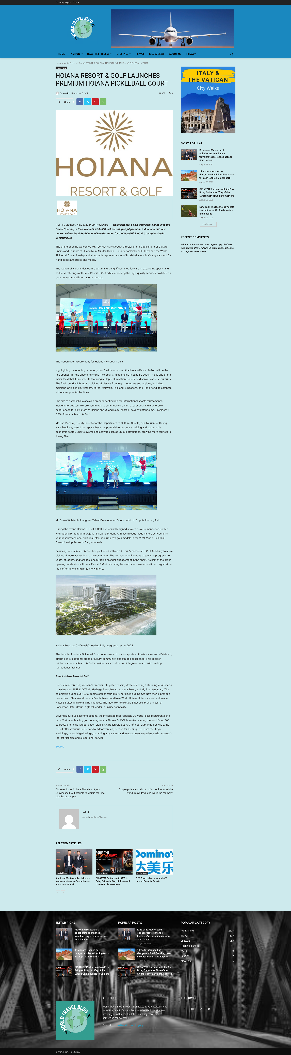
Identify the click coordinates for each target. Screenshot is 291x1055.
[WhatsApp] (103, 101)
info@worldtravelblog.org (129, 1025)
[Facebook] (79, 101)
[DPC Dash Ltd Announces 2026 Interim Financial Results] (154, 862)
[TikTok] (200, 1009)
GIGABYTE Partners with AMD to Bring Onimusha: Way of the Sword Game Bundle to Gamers (113, 881)
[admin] (58, 93)
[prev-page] (58, 892)
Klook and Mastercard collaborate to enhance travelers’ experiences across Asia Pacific (73, 881)
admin (66, 93)
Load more (207, 224)
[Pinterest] (95, 101)
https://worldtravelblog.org (95, 817)
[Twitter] (87, 101)
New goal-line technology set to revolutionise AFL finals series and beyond (216, 210)
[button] (231, 54)
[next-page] (63, 892)
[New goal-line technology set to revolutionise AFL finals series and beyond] (189, 211)
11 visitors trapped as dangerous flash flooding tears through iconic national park (216, 174)
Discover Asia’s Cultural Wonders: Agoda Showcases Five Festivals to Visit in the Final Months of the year (80, 793)
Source (60, 746)
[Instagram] (192, 1009)
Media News (69, 63)
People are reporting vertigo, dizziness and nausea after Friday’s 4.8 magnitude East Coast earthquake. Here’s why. (207, 248)
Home (58, 63)
